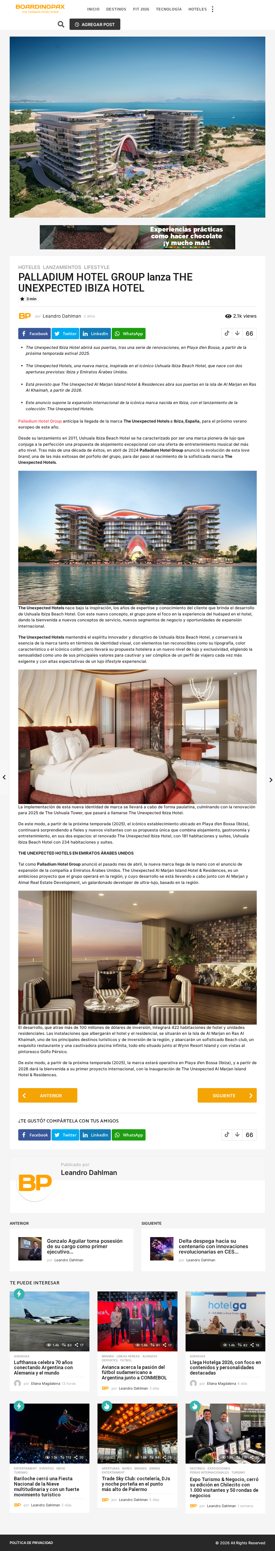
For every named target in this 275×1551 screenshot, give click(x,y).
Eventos (46, 1468)
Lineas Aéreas (128, 1356)
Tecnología (169, 9)
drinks (154, 1468)
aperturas (111, 1468)
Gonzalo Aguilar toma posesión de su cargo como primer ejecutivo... (84, 1246)
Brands (108, 1356)
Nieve (60, 1468)
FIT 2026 (141, 9)
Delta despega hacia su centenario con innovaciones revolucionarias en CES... (213, 1246)
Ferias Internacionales (209, 1472)
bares (127, 1468)
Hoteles (198, 9)
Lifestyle (97, 267)
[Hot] (107, 1406)
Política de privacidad (31, 1543)
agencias (21, 1356)
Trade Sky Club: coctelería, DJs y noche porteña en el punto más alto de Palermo (136, 1484)
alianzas (149, 1356)
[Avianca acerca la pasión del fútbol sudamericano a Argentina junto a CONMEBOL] (137, 1321)
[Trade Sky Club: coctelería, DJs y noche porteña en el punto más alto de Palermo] (137, 1434)
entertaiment (25, 1468)
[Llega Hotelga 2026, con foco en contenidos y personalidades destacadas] (225, 1321)
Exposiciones (219, 1468)
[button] (212, 9)
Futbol (126, 1360)
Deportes (110, 1360)
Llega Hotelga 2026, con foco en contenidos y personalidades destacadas (225, 1367)
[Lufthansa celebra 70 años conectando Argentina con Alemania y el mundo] (49, 1321)
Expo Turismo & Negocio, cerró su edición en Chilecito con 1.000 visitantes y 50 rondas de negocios (224, 1487)
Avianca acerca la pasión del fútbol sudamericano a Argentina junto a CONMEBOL (134, 1372)
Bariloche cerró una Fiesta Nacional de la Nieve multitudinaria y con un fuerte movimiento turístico (46, 1486)
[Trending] (19, 1293)
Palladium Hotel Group (40, 421)
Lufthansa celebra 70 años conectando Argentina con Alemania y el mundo (43, 1367)
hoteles (29, 267)
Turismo (21, 1472)
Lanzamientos (62, 267)
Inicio (93, 9)
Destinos (116, 9)
